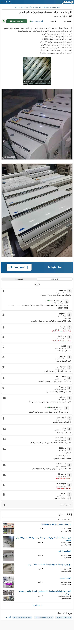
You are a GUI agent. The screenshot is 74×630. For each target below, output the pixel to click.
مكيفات (16, 7)
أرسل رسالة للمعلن (18, 21)
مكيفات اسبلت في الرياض (63, 617)
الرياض (34, 7)
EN (2, 2)
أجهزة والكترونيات (25, 7)
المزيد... (7, 617)
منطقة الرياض (42, 7)
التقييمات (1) (19, 279)
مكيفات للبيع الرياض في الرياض (22, 617)
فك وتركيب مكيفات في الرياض (44, 617)
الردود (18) (54, 279)
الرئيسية (57, 7)
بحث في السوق (62, 519)
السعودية (51, 7)
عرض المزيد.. (37, 605)
